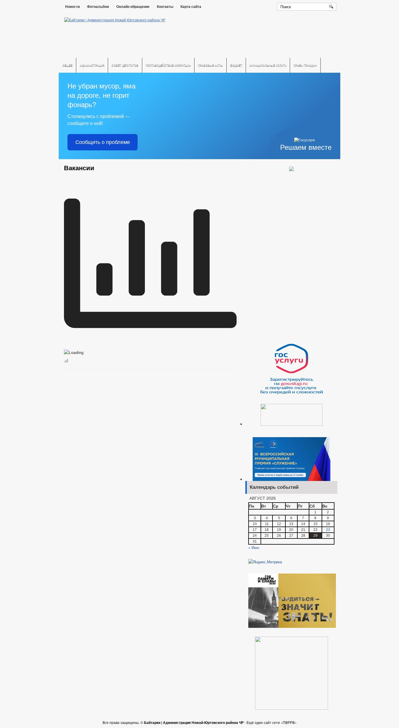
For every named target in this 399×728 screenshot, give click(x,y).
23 (328, 530)
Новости (72, 7)
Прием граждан (305, 65)
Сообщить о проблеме (102, 142)
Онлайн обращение (133, 7)
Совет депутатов (125, 65)
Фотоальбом (98, 7)
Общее (67, 65)
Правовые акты (210, 65)
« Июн (253, 547)
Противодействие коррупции (168, 65)
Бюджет (236, 65)
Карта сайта (191, 7)
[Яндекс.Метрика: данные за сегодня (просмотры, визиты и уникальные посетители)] (265, 562)
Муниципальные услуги (267, 65)
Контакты (165, 7)
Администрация (92, 65)
